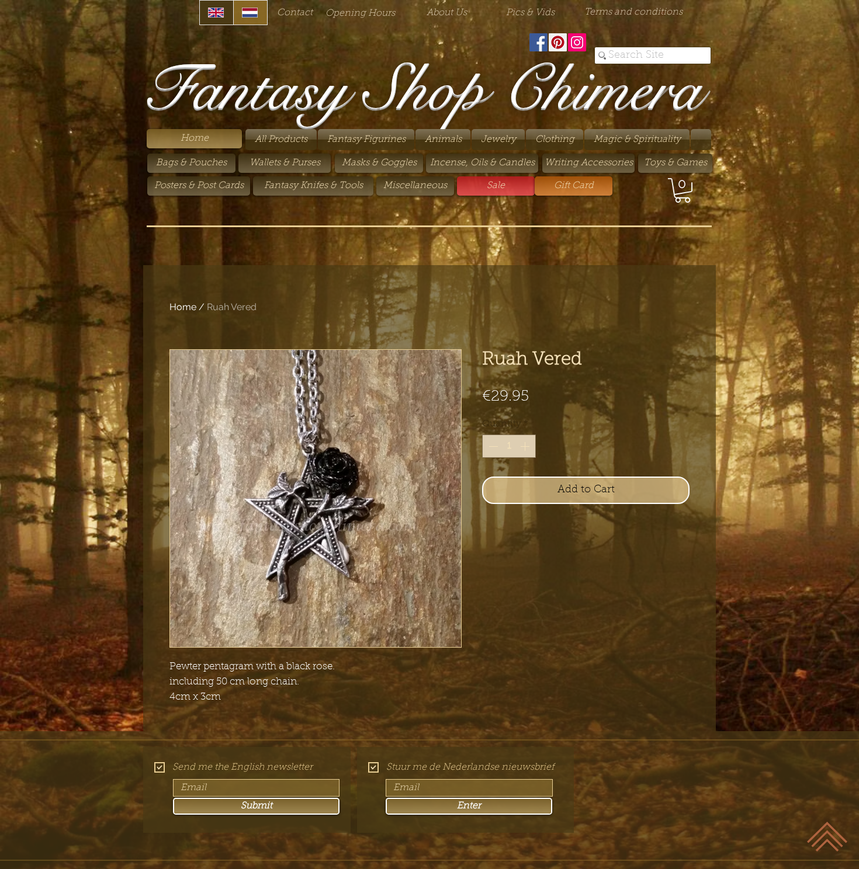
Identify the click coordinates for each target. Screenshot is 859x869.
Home (182, 306)
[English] (216, 13)
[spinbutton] (509, 446)
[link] (682, 190)
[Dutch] (250, 13)
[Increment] (526, 446)
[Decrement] (492, 446)
